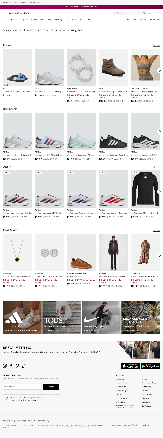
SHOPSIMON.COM (9, 2)
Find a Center (154, 20)
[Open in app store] (131, 368)
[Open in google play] (150, 368)
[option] (18, 73)
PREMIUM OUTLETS (37, 2)
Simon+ (143, 20)
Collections (146, 391)
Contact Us (120, 379)
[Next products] (160, 70)
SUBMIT (51, 387)
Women (34, 20)
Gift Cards (146, 402)
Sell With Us (146, 406)
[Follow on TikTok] (24, 367)
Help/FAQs (120, 375)
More (90, 20)
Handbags (58, 20)
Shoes (49, 20)
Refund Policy (121, 391)
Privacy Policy (121, 394)
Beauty (83, 20)
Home (74, 20)
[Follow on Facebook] (11, 367)
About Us (145, 375)
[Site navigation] (4, 13)
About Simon (147, 394)
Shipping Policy (121, 383)
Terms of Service (122, 398)
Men (42, 20)
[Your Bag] (159, 13)
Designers (24, 20)
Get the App (146, 387)
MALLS (23, 2)
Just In (6, 20)
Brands (14, 20)
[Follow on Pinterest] (18, 367)
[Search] (130, 13)
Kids (67, 20)
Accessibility (120, 402)
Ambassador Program (150, 383)
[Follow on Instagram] (5, 367)
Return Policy (121, 387)
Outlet (134, 20)
